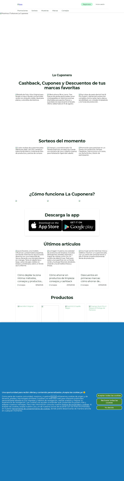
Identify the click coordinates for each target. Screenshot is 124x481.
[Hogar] (19, 4)
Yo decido (109, 408)
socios (53, 396)
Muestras (45, 11)
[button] (87, 4)
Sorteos (34, 11)
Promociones (22, 11)
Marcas (55, 11)
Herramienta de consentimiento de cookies (31, 409)
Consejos (65, 11)
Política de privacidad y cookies (75, 404)
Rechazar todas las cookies (109, 401)
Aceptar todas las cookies (109, 395)
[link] (30, 113)
